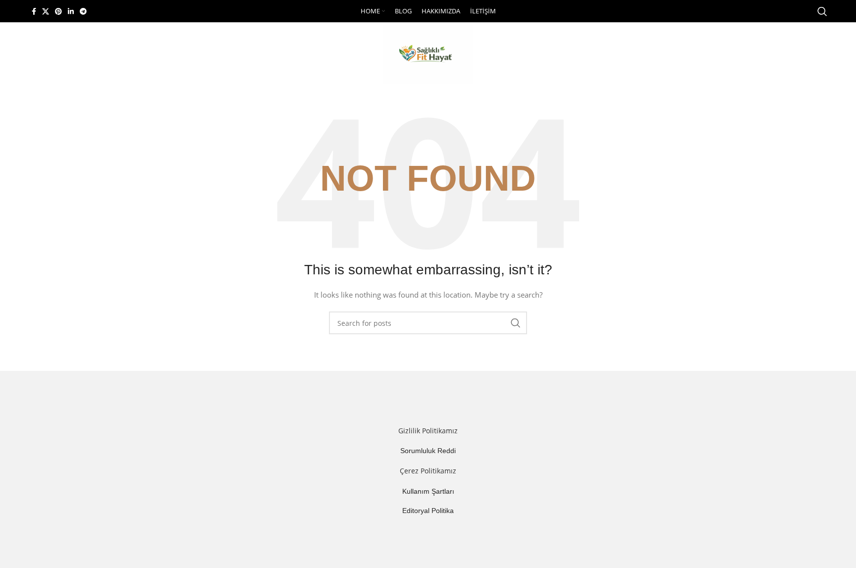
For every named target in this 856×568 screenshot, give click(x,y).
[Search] (822, 11)
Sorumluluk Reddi (428, 451)
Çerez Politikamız (428, 470)
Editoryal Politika (428, 511)
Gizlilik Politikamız (428, 430)
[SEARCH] (515, 322)
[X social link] (45, 11)
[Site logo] (428, 53)
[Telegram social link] (83, 11)
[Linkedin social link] (71, 11)
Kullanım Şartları (428, 491)
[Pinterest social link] (58, 11)
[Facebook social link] (34, 11)
